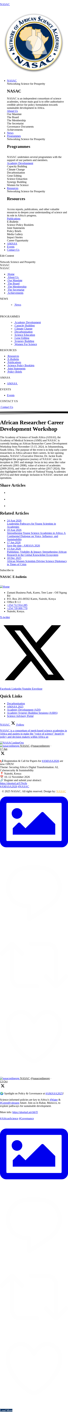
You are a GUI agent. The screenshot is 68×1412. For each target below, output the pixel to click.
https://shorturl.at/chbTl (25, 1112)
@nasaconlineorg (40, 745)
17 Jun (3, 748)
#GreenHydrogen (9, 1102)
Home (10, 274)
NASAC (5, 4)
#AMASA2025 (54, 1093)
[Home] (5, 586)
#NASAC (23, 786)
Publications (13, 218)
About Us (12, 111)
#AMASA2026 (50, 760)
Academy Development (20, 163)
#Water (54, 1099)
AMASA (12, 383)
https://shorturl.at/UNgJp (13, 783)
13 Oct (3, 1081)
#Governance (26, 1118)
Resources (13, 356)
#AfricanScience (9, 1118)
